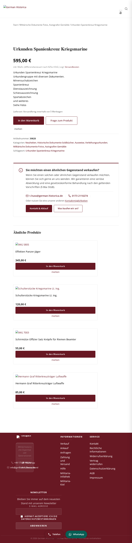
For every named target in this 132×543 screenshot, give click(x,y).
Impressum (96, 477)
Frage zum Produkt (62, 120)
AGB (92, 473)
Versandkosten (72, 66)
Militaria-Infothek (65, 475)
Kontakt (94, 443)
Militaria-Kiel (65, 483)
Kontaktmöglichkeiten (76, 200)
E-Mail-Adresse (38, 506)
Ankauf (64, 448)
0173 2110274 (80, 195)
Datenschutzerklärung (102, 468)
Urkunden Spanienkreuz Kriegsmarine (45, 150)
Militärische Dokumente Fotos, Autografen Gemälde (44, 24)
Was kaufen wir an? (68, 208)
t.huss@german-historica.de (46, 195)
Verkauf (64, 443)
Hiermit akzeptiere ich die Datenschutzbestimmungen (39, 517)
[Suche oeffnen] (126, 9)
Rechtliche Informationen (98, 450)
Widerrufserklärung (101, 456)
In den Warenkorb (28, 120)
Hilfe (63, 468)
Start (15, 24)
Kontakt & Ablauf (39, 208)
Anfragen (65, 452)
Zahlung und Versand (65, 461)
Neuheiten (30, 142)
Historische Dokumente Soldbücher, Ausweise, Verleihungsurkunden (72, 142)
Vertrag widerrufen (96, 462)
